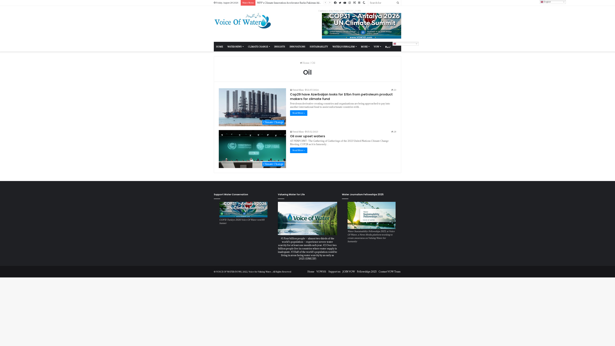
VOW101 (321, 271)
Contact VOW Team (389, 271)
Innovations (297, 46)
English (400, 43)
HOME (219, 46)
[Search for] (398, 3)
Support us (334, 271)
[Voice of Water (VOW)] (243, 20)
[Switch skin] (364, 3)
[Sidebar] (359, 3)
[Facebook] (335, 3)
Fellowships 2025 (367, 271)
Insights (279, 46)
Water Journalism (343, 46)
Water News (234, 46)
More (364, 46)
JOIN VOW (349, 271)
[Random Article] (354, 3)
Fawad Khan (298, 90)
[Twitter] (340, 3)
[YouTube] (344, 3)
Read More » (298, 112)
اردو (388, 46)
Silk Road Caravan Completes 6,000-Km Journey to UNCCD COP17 (294, 2)
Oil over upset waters (307, 136)
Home (305, 62)
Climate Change (258, 46)
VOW (376, 46)
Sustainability (319, 46)
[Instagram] (349, 3)
